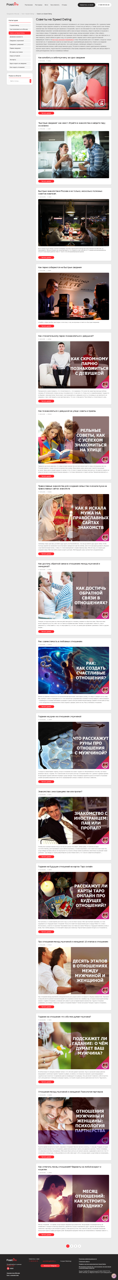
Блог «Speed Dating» (28, 14)
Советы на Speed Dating (17, 33)
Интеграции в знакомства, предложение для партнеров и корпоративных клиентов (95, 1267)
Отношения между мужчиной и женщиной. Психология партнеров (70, 1092)
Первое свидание (15, 48)
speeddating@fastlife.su (49, 1261)
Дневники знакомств (16, 37)
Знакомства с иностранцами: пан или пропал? (60, 792)
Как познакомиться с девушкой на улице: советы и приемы (67, 411)
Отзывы (64, 5)
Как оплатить (55, 5)
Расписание (29, 5)
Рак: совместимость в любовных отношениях (60, 642)
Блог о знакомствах (13, 1275)
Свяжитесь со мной (86, 5)
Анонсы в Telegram (50, 1266)
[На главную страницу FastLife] (12, 1260)
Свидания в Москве (13, 14)
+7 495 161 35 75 (33, 1261)
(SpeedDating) (69, 39)
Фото (46, 5)
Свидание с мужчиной (17, 40)
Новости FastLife (15, 56)
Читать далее (46, 113)
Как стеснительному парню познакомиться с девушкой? (66, 336)
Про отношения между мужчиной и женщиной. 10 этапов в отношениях (73, 942)
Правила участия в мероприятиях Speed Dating (92, 1264)
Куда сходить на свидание (18, 63)
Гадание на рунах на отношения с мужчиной (59, 717)
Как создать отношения (17, 67)
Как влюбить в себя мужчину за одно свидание (61, 58)
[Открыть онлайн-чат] (114, 1276)
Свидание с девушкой (16, 44)
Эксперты (13, 59)
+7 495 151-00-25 (103, 5)
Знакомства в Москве (13, 1273)
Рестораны (38, 5)
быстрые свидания (58, 39)
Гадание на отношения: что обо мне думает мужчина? (64, 1017)
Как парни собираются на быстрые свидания (60, 268)
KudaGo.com (10, 1265)
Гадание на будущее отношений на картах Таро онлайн (65, 867)
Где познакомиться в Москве (19, 29)
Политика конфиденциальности (88, 1259)
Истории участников (16, 52)
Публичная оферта (84, 1261)
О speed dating (14, 25)
